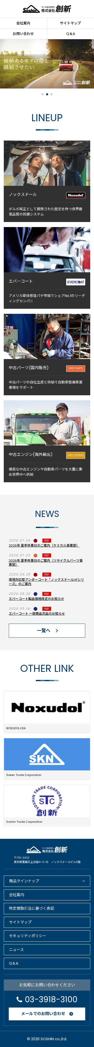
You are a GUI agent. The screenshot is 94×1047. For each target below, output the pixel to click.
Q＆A (13, 963)
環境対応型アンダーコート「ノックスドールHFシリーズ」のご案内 (46, 581)
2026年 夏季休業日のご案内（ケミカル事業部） (44, 545)
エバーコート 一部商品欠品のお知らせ (37, 613)
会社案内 (23, 23)
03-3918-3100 (51, 999)
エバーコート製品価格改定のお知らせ (36, 598)
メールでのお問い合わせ (43, 1014)
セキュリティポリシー (27, 935)
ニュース (16, 949)
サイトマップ (20, 922)
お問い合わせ (23, 33)
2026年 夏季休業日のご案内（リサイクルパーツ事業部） (46, 562)
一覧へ (43, 630)
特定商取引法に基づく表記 (31, 908)
